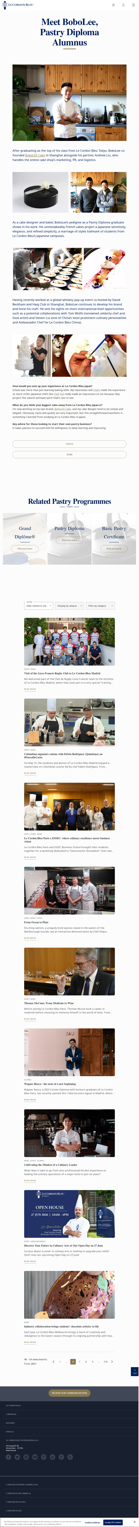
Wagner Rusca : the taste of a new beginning (50, 1084)
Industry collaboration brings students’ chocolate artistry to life (61, 1326)
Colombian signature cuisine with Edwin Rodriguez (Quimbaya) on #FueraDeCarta (63, 755)
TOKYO (69, 444)
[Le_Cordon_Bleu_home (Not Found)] (18, 5)
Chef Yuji (59, 394)
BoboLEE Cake (35, 155)
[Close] (135, 1522)
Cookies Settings (92, 1522)
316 (106, 1361)
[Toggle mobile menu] (133, 5)
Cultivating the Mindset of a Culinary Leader (50, 1164)
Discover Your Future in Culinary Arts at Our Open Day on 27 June (63, 1245)
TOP (135, 1373)
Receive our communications (69, 1393)
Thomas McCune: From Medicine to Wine (49, 1003)
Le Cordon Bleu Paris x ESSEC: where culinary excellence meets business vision (67, 840)
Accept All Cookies (113, 1522)
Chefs (96, 390)
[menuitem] (113, 5)
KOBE (69, 454)
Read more (30, 689)
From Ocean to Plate (36, 922)
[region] (69, 1522)
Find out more (25, 548)
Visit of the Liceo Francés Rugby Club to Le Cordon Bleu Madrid (62, 673)
